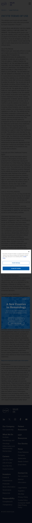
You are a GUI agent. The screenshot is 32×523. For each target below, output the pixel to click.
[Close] (29, 252)
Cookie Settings (16, 262)
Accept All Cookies (16, 268)
